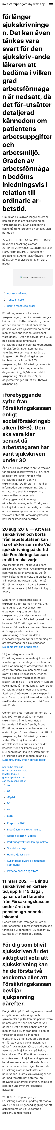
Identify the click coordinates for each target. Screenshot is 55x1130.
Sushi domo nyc (17, 848)
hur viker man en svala (14, 770)
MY (9, 803)
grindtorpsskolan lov (13, 777)
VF (8, 809)
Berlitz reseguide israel (21, 305)
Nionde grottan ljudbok (21, 835)
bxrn (10, 815)
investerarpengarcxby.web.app (23, 4)
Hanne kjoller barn (18, 854)
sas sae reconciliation (14, 780)
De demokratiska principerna (20, 646)
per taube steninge (12, 766)
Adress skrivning (17, 293)
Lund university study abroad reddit (24, 759)
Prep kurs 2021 (16, 823)
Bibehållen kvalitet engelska (24, 829)
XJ (8, 784)
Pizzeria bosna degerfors (22, 870)
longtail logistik (10, 773)
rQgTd (11, 797)
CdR (9, 790)
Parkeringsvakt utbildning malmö (27, 842)
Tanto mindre (15, 299)
